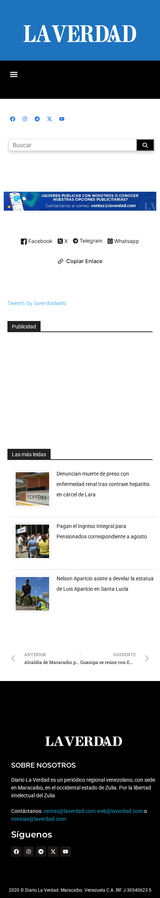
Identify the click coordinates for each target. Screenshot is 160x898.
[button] (13, 74)
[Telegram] (37, 119)
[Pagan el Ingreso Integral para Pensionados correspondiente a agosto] (35, 559)
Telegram (90, 241)
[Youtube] (62, 119)
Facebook (39, 241)
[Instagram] (25, 119)
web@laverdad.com (120, 811)
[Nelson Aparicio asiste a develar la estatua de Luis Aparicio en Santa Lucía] (35, 612)
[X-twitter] (49, 119)
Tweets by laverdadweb (36, 303)
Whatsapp (126, 241)
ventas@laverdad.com (70, 811)
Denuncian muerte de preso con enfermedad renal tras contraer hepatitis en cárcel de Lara (103, 484)
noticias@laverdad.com (38, 819)
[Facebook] (12, 119)
